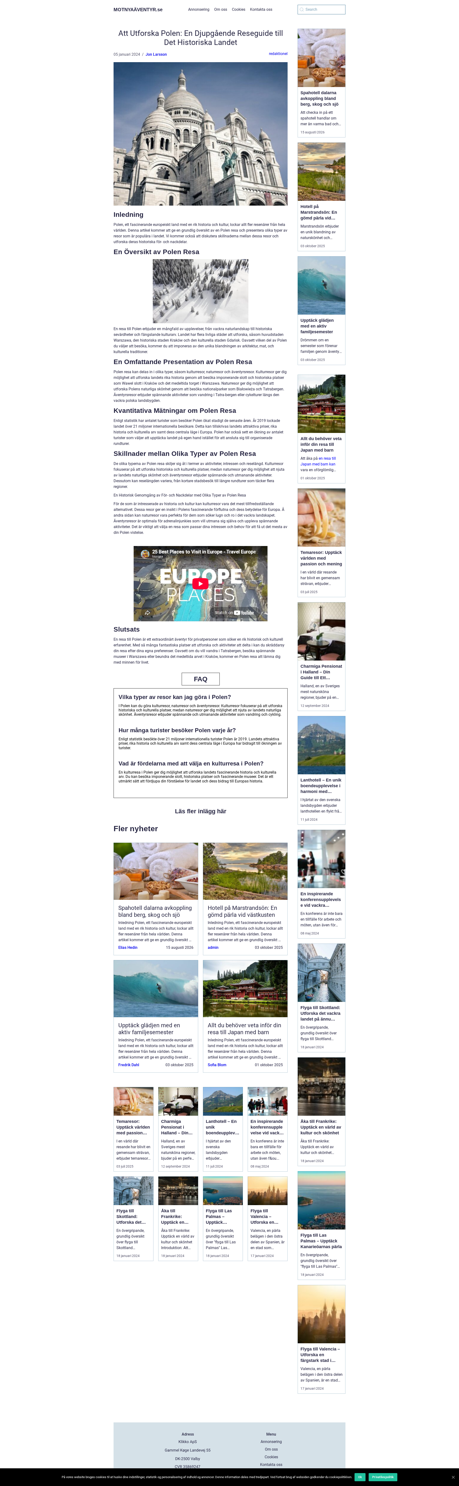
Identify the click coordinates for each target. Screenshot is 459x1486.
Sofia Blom (217, 1065)
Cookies (238, 9)
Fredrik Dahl (128, 1065)
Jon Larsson (156, 54)
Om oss (220, 9)
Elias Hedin (127, 947)
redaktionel (278, 53)
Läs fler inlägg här (200, 811)
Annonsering (198, 9)
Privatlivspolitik (383, 1477)
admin (213, 947)
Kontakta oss (261, 9)
